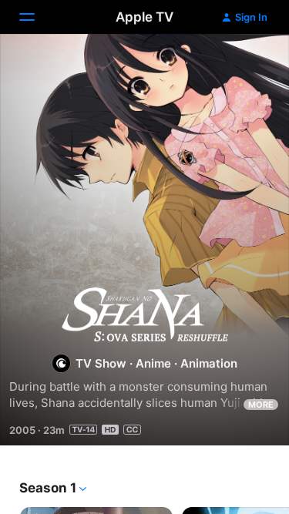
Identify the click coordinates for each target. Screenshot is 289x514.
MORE (261, 404)
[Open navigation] (36, 17)
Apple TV (144, 17)
